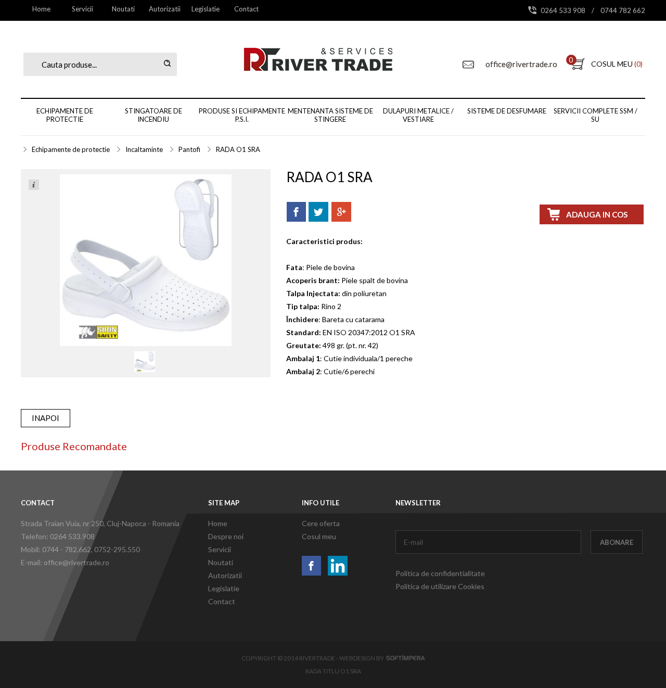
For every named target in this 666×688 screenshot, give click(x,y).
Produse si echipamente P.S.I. (242, 115)
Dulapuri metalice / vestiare (418, 115)
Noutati (123, 8)
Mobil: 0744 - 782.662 (56, 549)
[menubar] (144, 8)
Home (41, 8)
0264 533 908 (564, 10)
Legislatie (205, 8)
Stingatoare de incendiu (153, 115)
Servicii (82, 8)
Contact (246, 8)
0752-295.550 (117, 549)
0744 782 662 (622, 10)
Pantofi (189, 149)
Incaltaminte (144, 149)
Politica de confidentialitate (440, 573)
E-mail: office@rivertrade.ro (65, 562)
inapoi (45, 418)
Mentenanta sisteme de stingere (330, 115)
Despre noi (226, 536)
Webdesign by (362, 658)
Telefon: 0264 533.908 (58, 536)
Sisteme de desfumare (506, 111)
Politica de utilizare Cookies (439, 586)
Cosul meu (319, 536)
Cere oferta (321, 523)
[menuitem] (41, 8)
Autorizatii (165, 8)
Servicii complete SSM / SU (595, 115)
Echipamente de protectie (64, 115)
